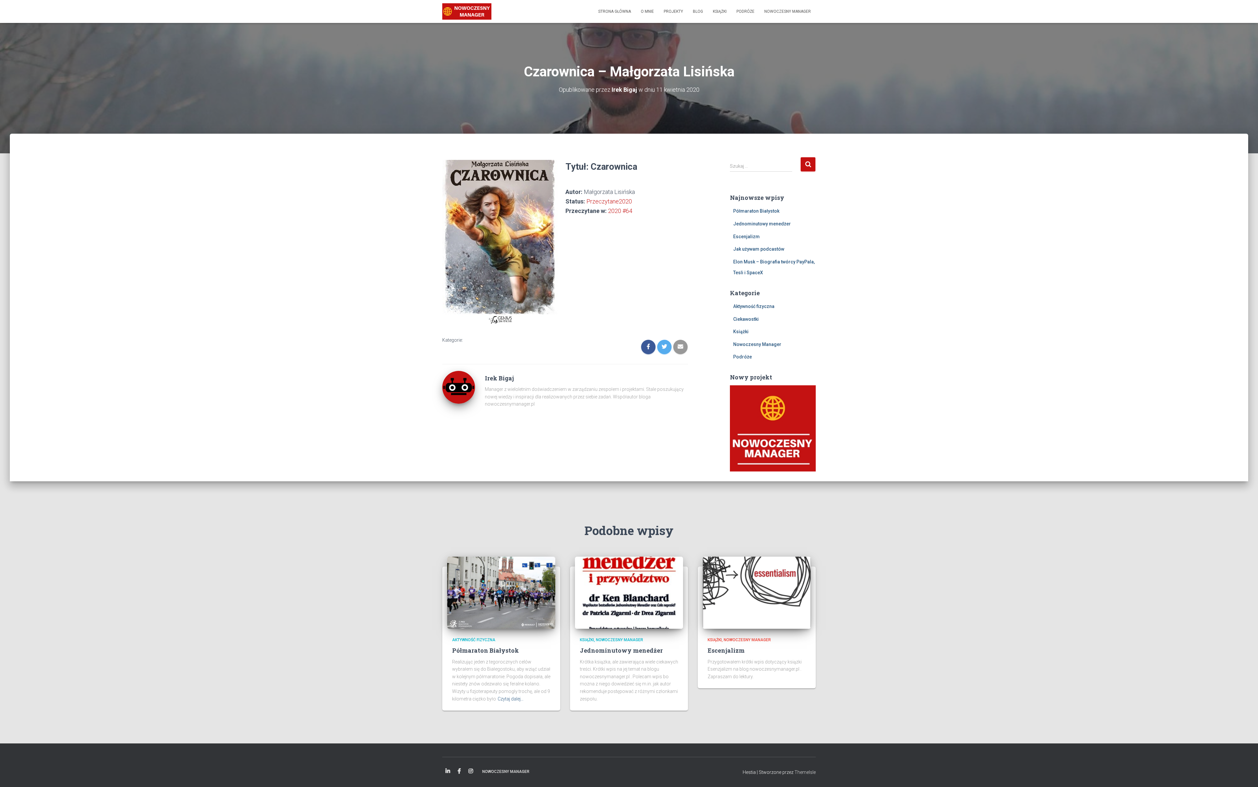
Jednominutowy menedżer (762, 223)
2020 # (620, 210)
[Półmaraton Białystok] (501, 592)
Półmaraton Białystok (756, 211)
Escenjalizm (746, 236)
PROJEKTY (673, 11)
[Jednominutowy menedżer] (629, 592)
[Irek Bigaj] (466, 11)
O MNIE (647, 11)
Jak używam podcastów (758, 249)
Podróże (742, 356)
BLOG (698, 11)
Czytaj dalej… (511, 698)
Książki (741, 331)
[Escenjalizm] (757, 592)
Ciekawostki (746, 319)
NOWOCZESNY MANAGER (787, 11)
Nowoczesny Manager (757, 344)
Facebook (459, 771)
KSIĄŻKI (720, 11)
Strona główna (614, 11)
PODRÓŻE (745, 11)
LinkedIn (447, 771)
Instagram (470, 771)
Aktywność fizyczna (753, 306)
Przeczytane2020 (609, 201)
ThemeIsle (805, 772)
